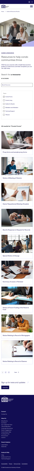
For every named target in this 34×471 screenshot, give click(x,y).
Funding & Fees (5, 434)
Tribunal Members (6, 426)
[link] (17, 143)
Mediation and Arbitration (11, 107)
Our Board (4, 422)
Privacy (10, 463)
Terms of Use (17, 463)
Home (2, 11)
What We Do (4, 421)
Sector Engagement (6, 430)
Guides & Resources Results (13, 11)
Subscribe (5, 387)
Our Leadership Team (6, 424)
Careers (3, 437)
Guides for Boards (10, 104)
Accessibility (4, 463)
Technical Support (10, 111)
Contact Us (4, 414)
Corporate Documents (7, 428)
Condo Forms (8, 97)
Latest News (4, 444)
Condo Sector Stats (6, 432)
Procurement (4, 435)
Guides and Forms (6, 457)
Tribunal (7, 115)
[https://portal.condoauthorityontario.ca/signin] (29, 2)
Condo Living (8, 100)
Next (15, 372)
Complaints (24, 463)
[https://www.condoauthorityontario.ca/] (5, 6)
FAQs (2, 455)
